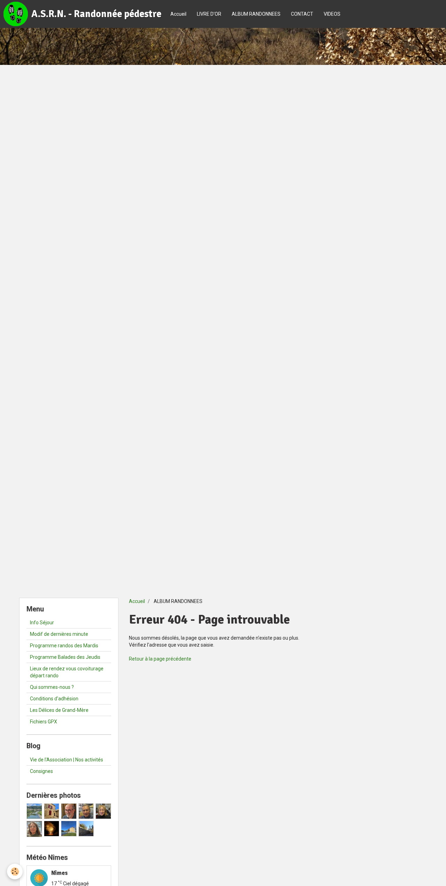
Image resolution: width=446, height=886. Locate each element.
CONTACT (302, 14)
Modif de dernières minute (59, 634)
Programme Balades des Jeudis (65, 657)
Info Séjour (42, 622)
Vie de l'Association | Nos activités (66, 759)
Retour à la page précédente (160, 659)
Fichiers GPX (43, 721)
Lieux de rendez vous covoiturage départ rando (66, 672)
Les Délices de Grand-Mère (59, 710)
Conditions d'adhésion (54, 698)
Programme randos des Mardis (64, 645)
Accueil (178, 14)
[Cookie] (15, 871)
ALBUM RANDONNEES (256, 14)
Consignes (41, 771)
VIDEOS (332, 14)
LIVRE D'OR (209, 14)
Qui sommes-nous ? (52, 687)
